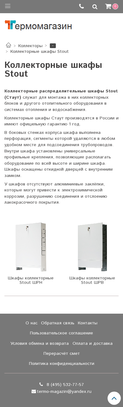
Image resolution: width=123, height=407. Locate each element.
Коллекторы (30, 46)
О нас (32, 323)
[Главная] (8, 46)
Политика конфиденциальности (61, 363)
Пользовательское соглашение (61, 333)
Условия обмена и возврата (39, 343)
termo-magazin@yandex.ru (64, 391)
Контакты (87, 323)
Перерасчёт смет (62, 353)
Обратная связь (57, 323)
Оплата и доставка (93, 343)
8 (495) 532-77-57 (64, 385)
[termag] (38, 24)
